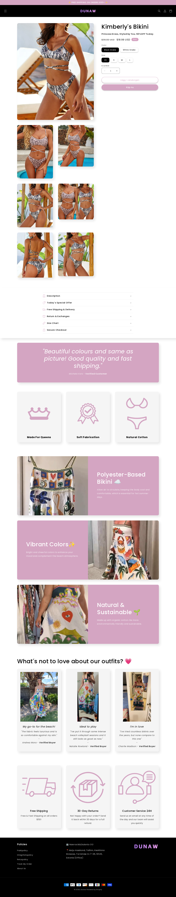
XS (105, 60)
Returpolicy (22, 859)
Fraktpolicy (22, 850)
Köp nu (130, 87)
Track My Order (24, 864)
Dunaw (83, 890)
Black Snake (110, 50)
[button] (5, 11)
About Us (21, 868)
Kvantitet (105, 66)
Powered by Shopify (94, 890)
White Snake (129, 50)
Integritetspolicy (25, 855)
